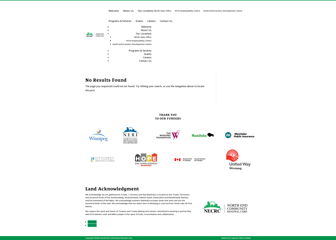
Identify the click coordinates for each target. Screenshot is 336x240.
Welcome (114, 10)
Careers (151, 21)
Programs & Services (120, 21)
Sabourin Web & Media (241, 238)
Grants (139, 21)
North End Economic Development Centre (222, 10)
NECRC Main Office (162, 10)
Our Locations (145, 10)
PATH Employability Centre (187, 10)
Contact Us (166, 21)
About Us (128, 10)
